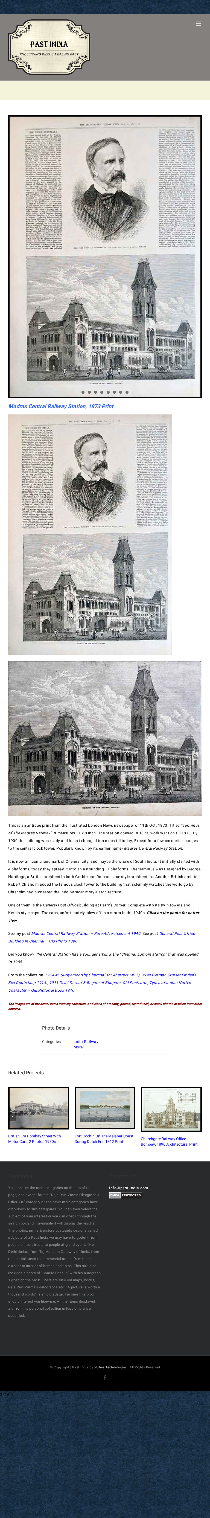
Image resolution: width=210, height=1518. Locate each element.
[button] (12, 1117)
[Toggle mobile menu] (199, 23)
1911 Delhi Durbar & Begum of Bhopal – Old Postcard (97, 983)
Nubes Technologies (110, 1367)
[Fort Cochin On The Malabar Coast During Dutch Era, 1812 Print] (105, 1108)
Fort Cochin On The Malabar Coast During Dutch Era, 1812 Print (100, 1107)
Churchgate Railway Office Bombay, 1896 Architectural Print (166, 1109)
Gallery (43, 1107)
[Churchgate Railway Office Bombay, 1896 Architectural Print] (171, 1109)
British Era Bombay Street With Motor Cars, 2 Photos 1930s (33, 1107)
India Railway (86, 1042)
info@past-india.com (128, 1188)
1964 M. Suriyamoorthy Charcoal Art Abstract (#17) (92, 975)
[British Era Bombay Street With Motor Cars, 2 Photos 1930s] (38, 1108)
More (78, 1047)
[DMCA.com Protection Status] (125, 1196)
